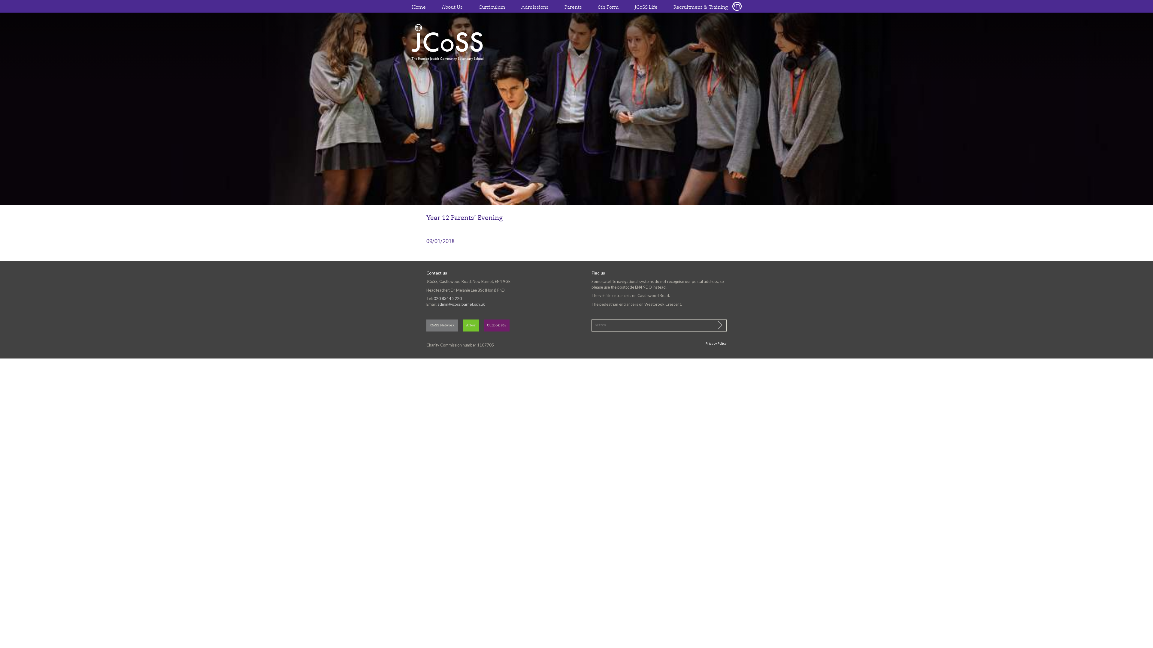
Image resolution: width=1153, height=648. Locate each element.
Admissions (535, 7)
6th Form (608, 7)
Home (419, 7)
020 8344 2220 (448, 298)
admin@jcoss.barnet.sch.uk (461, 304)
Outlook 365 (496, 325)
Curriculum (492, 7)
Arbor (471, 325)
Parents (573, 7)
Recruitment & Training (700, 7)
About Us (452, 7)
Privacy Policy (716, 343)
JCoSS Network (442, 325)
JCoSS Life (646, 7)
